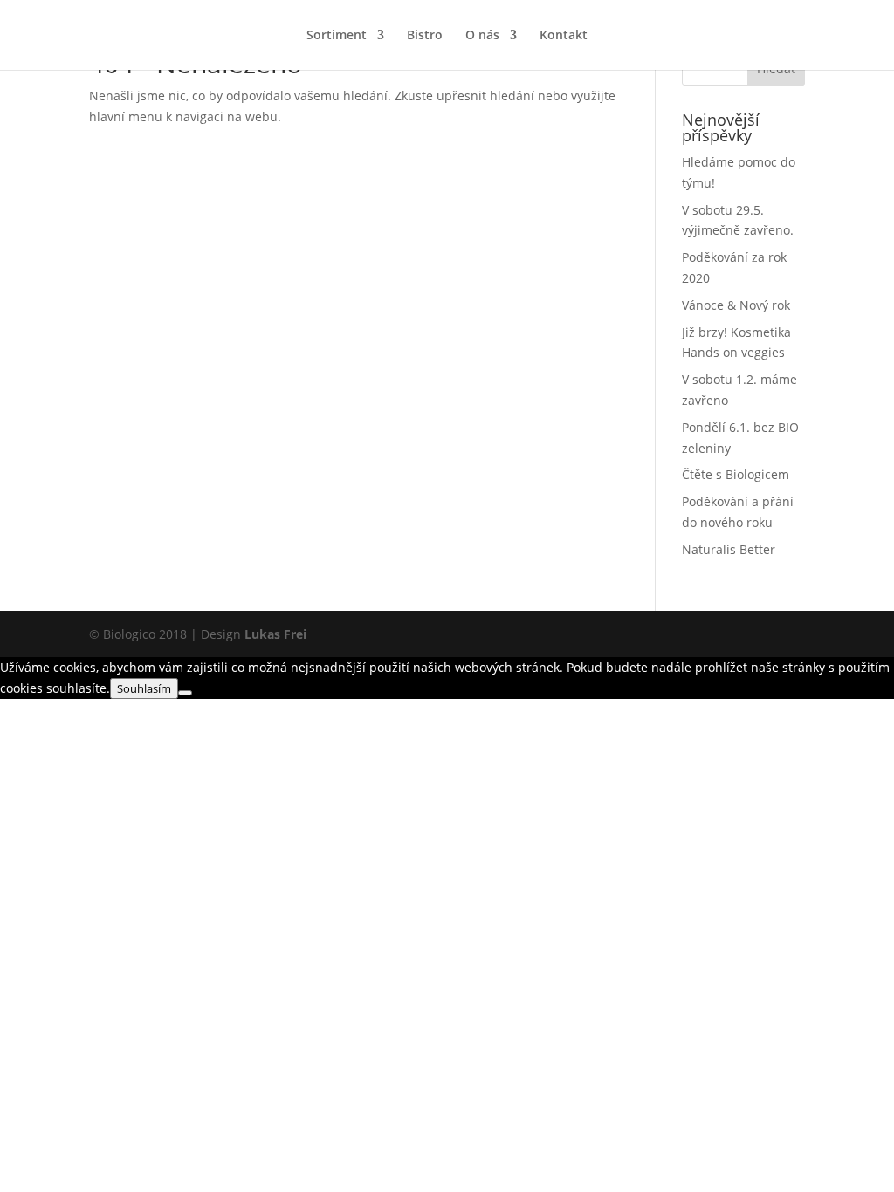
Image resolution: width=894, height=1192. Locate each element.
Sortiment (336, 36)
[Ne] (185, 692)
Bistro (425, 36)
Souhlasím (144, 688)
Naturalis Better (728, 549)
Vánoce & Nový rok (736, 305)
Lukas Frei (275, 634)
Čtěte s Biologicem (735, 474)
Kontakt (564, 36)
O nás (482, 36)
